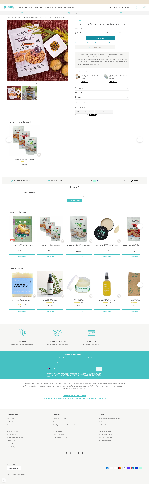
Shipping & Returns (13, 431)
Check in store (96, 47)
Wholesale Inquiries (105, 440)
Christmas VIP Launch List (61, 437)
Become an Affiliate (105, 431)
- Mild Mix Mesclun (135, 300)
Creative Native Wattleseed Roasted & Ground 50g (91, 75)
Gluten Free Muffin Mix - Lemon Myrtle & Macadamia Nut (78, 246)
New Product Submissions (106, 437)
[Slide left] (33, 84)
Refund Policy (11, 447)
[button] (26, 7)
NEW (36, 7)
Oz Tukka (78, 20)
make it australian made (19, 17)
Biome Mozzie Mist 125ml (50, 300)
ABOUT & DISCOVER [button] (115, 7)
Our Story (102, 422)
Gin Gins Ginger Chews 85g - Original (22, 245)
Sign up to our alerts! (105, 434)
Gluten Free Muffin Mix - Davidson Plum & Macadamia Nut (135, 246)
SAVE (41, 7)
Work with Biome (104, 428)
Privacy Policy (98, 375)
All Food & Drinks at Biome (84, 112)
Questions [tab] (32, 192)
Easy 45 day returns (56, 180)
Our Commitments (104, 425)
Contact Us (10, 425)
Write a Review (76, 200)
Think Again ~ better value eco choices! (65, 425)
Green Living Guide (59, 434)
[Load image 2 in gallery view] (29, 93)
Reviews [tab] (25, 192)
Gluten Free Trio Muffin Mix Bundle (24, 159)
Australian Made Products (104, 112)
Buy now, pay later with (85, 180)
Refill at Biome (57, 431)
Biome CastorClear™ (79, 300)
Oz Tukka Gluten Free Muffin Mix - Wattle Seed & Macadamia (47, 17)
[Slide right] (41, 84)
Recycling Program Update (61, 428)
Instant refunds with (124, 180)
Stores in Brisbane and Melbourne (109, 418)
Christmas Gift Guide (59, 418)
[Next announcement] (115, 2)
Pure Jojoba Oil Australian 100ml (107, 300)
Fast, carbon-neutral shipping (21, 180)
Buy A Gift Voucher (12, 422)
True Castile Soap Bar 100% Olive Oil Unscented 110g (22, 301)
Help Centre (10, 418)
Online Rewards (12, 434)
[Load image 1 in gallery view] (14, 93)
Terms (49, 376)
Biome (12, 474)
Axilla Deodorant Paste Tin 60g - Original (106, 245)
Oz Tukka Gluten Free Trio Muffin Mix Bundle (118, 75)
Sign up (99, 369)
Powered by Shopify (19, 474)
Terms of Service (12, 443)
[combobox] (50, 369)
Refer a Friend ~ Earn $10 (15, 437)
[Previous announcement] (34, 2)
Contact (128, 7)
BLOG (54, 422)
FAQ (8, 428)
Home (8, 17)
